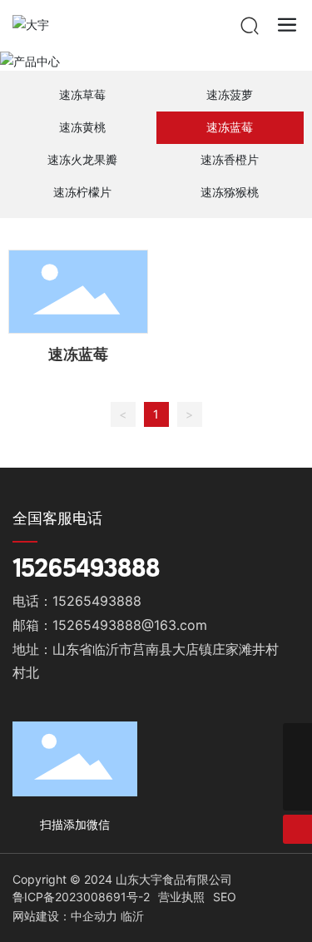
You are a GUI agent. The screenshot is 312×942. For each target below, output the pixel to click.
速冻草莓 (82, 94)
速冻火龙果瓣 (82, 159)
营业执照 (181, 897)
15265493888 (86, 567)
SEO (224, 897)
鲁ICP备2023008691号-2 (81, 897)
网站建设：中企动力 (64, 916)
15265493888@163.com (129, 625)
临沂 (132, 916)
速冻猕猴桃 (230, 192)
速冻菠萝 (229, 94)
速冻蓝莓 (229, 127)
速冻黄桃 (82, 127)
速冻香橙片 (230, 159)
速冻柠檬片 (82, 192)
